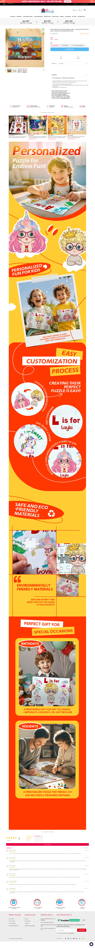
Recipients (19, 16)
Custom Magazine (38, 16)
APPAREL (62, 16)
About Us (26, 917)
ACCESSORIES (68, 16)
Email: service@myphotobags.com (47, 920)
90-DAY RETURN (64, 98)
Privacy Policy (11, 917)
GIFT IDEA (74, 16)
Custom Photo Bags (28, 16)
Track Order (85, 4)
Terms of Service (12, 919)
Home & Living (55, 16)
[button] (8, 47)
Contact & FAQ (27, 919)
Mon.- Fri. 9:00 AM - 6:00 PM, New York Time (48, 927)
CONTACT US (75, 4)
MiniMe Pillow (47, 16)
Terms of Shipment (12, 921)
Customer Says (81, 16)
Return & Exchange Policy (14, 924)
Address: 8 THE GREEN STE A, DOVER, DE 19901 (48, 924)
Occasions (12, 16)
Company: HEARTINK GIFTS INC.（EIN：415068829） (48, 918)
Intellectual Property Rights (30, 924)
